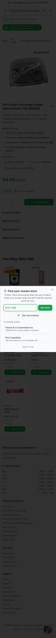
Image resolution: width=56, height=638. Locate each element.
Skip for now (28, 347)
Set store (45, 307)
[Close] (52, 289)
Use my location (30, 315)
